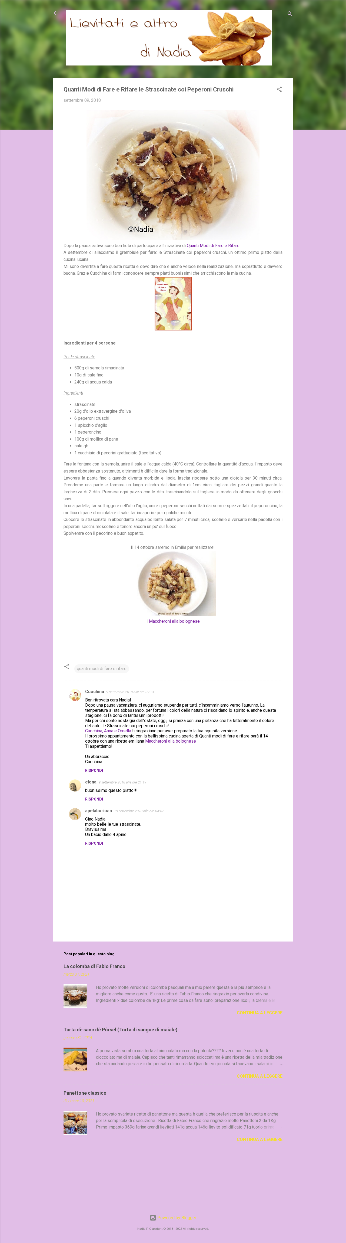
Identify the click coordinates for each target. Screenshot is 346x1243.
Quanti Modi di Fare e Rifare (213, 245)
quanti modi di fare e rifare (102, 668)
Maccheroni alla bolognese (174, 621)
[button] (279, 90)
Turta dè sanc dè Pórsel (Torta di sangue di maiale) (121, 1029)
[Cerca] (290, 14)
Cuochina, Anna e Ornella (108, 730)
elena (91, 782)
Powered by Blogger (176, 1217)
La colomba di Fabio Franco (94, 966)
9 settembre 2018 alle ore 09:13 (130, 692)
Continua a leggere (259, 1012)
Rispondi (94, 770)
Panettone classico (85, 1093)
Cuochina (94, 691)
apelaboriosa (98, 810)
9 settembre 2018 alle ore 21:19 (122, 782)
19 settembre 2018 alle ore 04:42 (139, 811)
